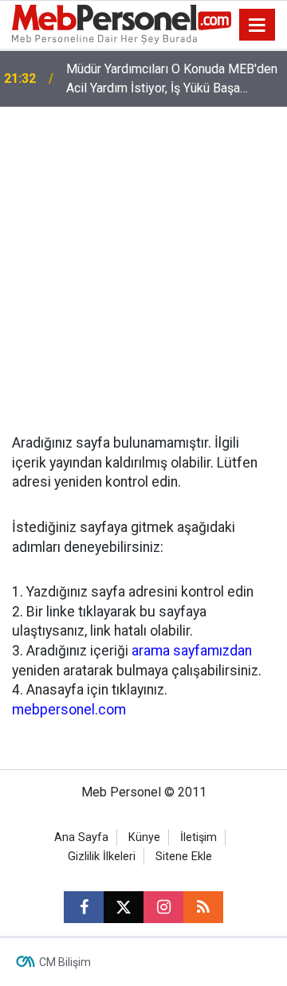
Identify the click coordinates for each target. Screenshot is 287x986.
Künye (144, 837)
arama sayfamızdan (192, 651)
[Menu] (257, 25)
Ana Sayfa (81, 837)
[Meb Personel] (121, 23)
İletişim (198, 837)
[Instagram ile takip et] (163, 907)
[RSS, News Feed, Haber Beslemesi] (203, 907)
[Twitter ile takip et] (124, 907)
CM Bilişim (65, 962)
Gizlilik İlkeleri (102, 856)
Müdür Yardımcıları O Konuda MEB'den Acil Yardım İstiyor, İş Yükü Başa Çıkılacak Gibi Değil (171, 79)
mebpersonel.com (69, 710)
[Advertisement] (143, 258)
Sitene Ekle (183, 856)
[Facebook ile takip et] (84, 907)
